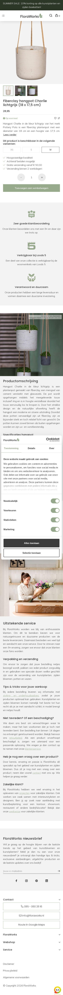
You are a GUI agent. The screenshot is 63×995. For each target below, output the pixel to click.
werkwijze (14, 811)
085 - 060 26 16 (33, 906)
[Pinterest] (36, 880)
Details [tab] (31, 448)
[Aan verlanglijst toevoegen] (55, 118)
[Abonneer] (57, 871)
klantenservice (33, 748)
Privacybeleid (10, 970)
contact (36, 772)
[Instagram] (26, 880)
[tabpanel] (8, 91)
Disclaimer (8, 963)
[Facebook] (16, 880)
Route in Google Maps (31, 924)
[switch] (55, 510)
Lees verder (9, 134)
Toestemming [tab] (11, 448)
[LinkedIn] (46, 880)
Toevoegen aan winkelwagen (31, 188)
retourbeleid (15, 737)
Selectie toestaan (31, 552)
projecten (24, 793)
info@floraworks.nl (33, 915)
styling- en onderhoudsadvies (21, 695)
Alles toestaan (31, 543)
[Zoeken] (51, 16)
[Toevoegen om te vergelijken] (59, 118)
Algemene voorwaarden (16, 977)
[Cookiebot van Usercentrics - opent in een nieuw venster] (46, 440)
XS (12, 149)
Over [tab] (51, 448)
